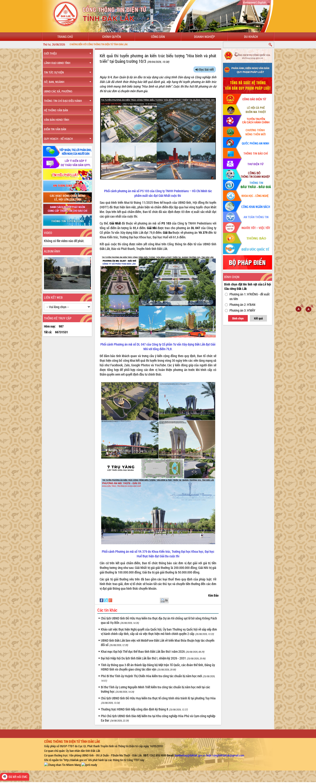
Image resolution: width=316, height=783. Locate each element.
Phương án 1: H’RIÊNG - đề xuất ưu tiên (249, 296)
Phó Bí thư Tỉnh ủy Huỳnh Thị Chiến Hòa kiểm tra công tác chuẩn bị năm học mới (158, 678)
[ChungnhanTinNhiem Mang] (62, 764)
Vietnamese (249, 2)
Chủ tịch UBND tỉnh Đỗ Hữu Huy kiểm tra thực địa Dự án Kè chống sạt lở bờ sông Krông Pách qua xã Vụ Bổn (159, 620)
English (261, 2)
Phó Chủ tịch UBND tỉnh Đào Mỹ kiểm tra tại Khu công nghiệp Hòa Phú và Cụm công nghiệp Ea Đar (158, 718)
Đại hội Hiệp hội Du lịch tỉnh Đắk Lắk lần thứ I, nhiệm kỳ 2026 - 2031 (153, 658)
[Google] (110, 600)
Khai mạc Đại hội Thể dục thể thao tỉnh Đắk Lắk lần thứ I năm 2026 (152, 651)
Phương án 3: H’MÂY (242, 310)
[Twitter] (106, 600)
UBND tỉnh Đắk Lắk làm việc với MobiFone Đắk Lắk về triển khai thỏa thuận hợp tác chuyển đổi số (157, 642)
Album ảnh (52, 251)
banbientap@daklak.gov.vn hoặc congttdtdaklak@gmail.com (209, 755)
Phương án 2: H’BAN (242, 304)
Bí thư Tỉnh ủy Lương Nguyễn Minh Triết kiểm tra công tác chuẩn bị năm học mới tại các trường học (155, 689)
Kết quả (258, 318)
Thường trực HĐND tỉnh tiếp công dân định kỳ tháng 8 (144, 709)
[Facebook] (102, 600)
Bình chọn (238, 318)
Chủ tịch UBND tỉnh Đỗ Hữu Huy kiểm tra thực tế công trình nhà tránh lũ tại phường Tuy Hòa (158, 700)
